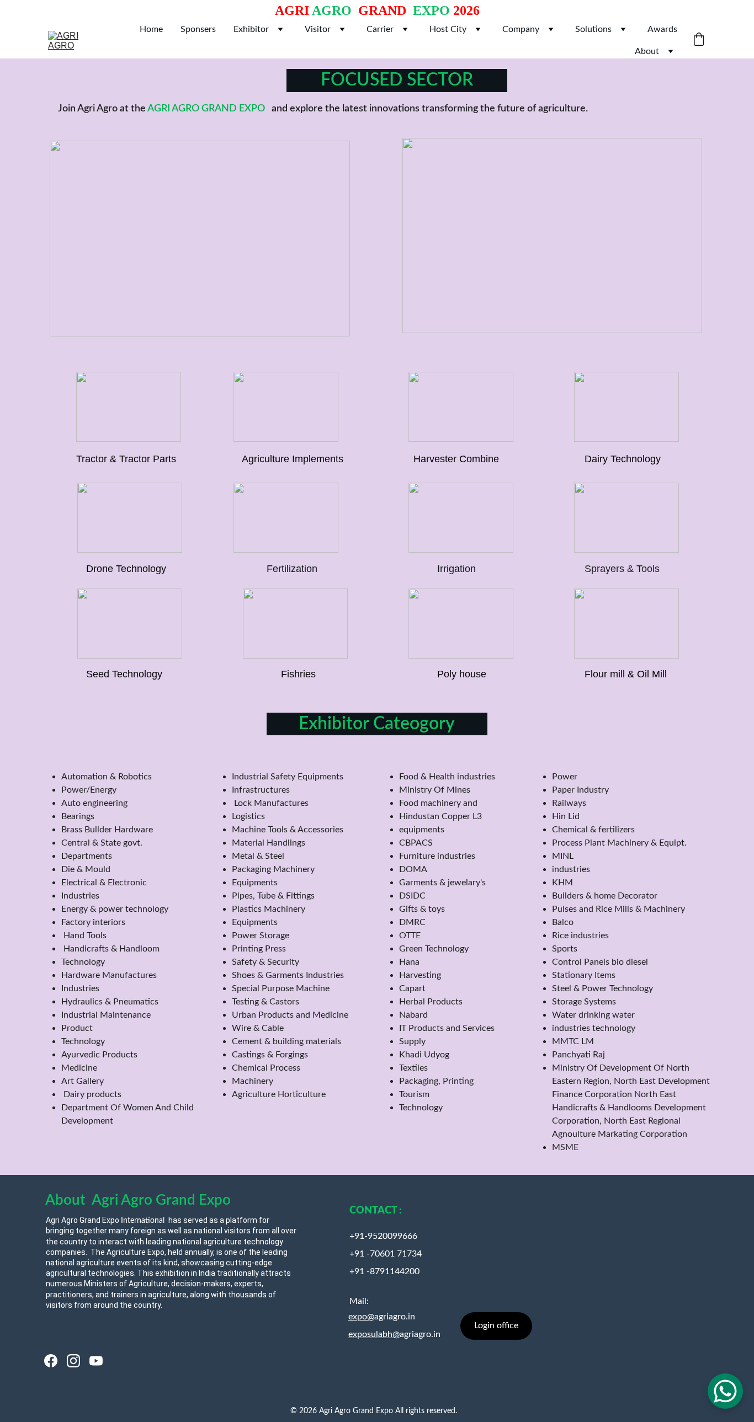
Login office (496, 1325)
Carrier (380, 29)
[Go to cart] (699, 40)
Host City (447, 29)
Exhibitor (251, 29)
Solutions (593, 29)
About (647, 51)
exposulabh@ (374, 1334)
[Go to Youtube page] (96, 1360)
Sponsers (198, 29)
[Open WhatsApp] (725, 1391)
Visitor (318, 29)
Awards (662, 29)
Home (151, 29)
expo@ (361, 1316)
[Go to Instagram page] (73, 1360)
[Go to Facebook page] (50, 1360)
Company (520, 29)
